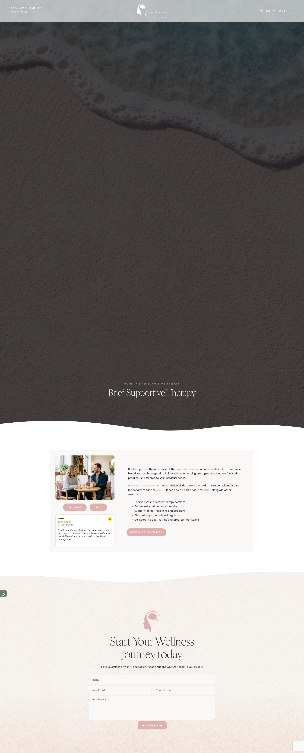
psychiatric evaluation (143, 485)
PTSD (207, 490)
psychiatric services (187, 469)
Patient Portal (19, 11)
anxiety (160, 490)
